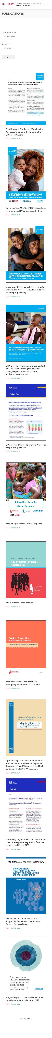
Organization (9, 33)
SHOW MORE (26, 1019)
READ (7, 139)
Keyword (6, 45)
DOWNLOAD (15, 139)
